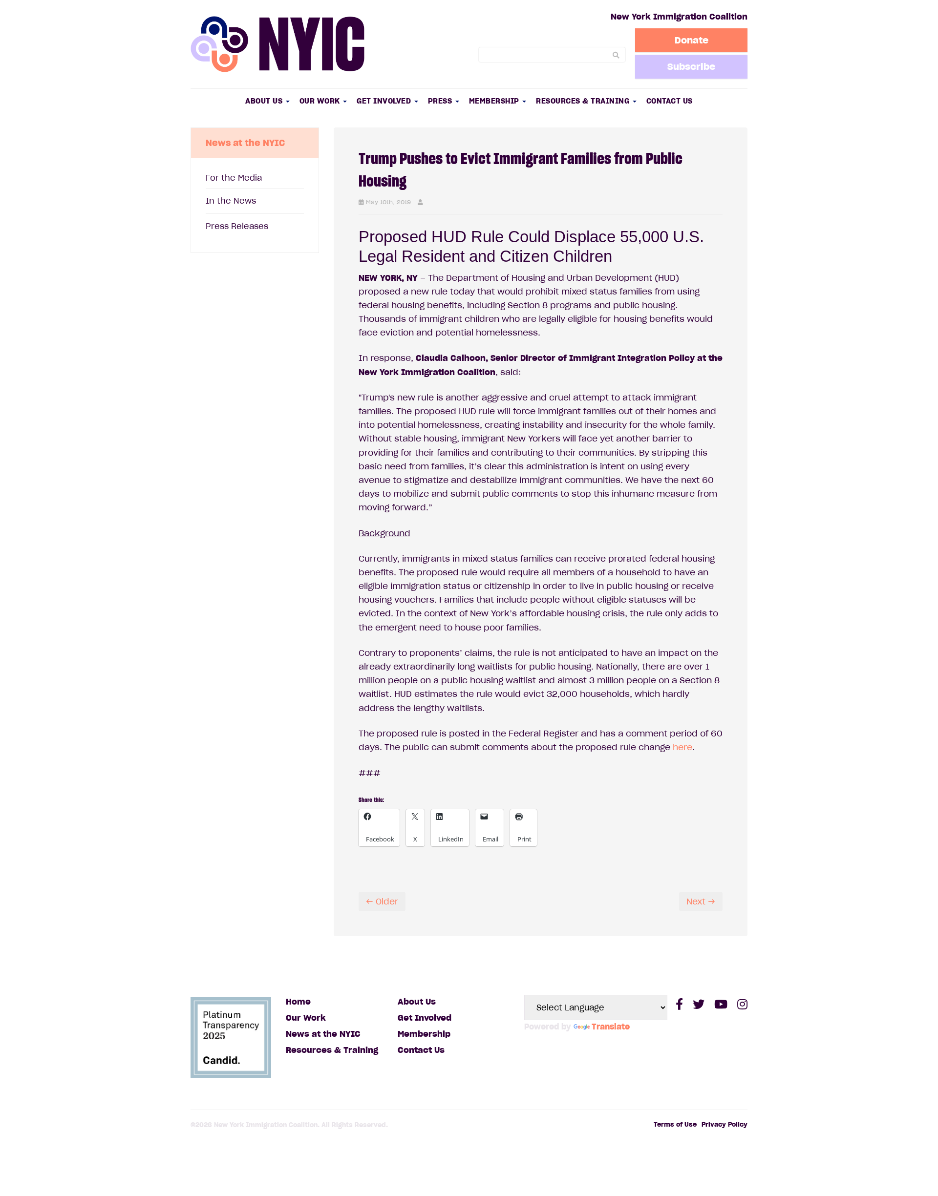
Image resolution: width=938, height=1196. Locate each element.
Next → (700, 901)
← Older (382, 901)
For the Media (234, 178)
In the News (231, 201)
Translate (611, 1026)
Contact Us (669, 100)
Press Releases (237, 226)
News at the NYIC (323, 1033)
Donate (691, 40)
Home (298, 1001)
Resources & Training (584, 100)
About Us (265, 100)
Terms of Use (675, 1124)
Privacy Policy (724, 1124)
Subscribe (691, 66)
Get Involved (385, 100)
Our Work (320, 100)
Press (441, 100)
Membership (495, 100)
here (682, 747)
